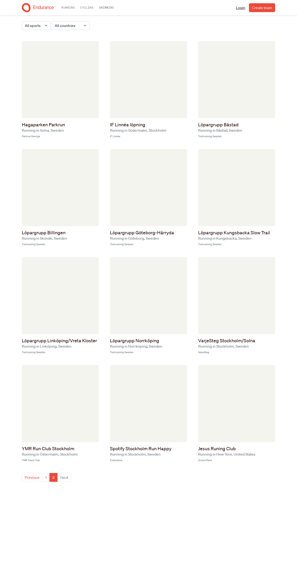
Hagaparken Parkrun (43, 124)
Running (68, 8)
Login (240, 7)
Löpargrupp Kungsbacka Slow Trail (234, 232)
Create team (262, 7)
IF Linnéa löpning (127, 124)
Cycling (87, 8)
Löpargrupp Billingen (43, 232)
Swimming (106, 8)
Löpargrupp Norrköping (134, 340)
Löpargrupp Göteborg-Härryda (142, 232)
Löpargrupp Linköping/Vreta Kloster (59, 340)
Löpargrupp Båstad (218, 124)
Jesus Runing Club (217, 448)
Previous (32, 477)
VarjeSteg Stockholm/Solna (226, 340)
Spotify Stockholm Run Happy (140, 448)
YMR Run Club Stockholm (48, 448)
